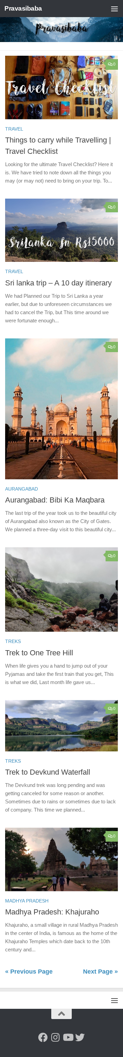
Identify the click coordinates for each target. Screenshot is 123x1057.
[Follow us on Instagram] (55, 1037)
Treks (13, 641)
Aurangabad (21, 489)
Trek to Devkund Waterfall (47, 772)
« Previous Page (29, 971)
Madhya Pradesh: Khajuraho (52, 912)
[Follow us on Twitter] (80, 1037)
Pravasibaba (23, 8)
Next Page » (100, 971)
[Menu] (114, 8)
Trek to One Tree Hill (39, 652)
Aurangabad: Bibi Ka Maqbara (55, 500)
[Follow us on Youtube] (67, 1037)
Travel (14, 129)
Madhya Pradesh (27, 901)
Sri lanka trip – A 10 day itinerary (58, 283)
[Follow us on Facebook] (43, 1037)
